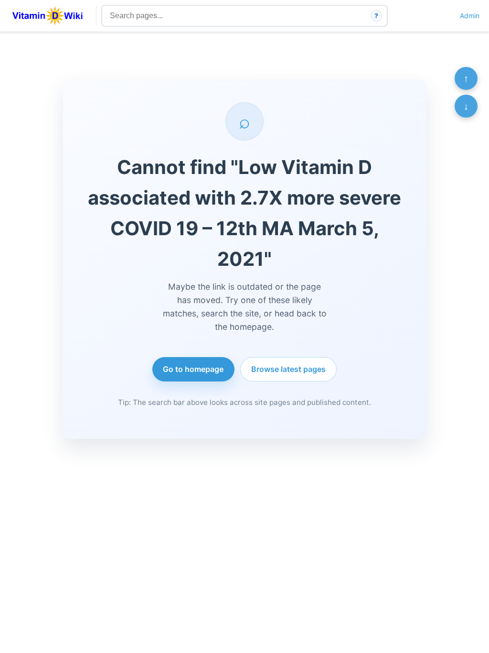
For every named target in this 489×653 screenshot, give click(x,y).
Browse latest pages (288, 369)
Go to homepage (193, 369)
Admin (469, 15)
